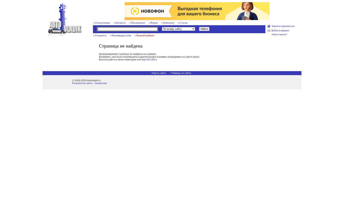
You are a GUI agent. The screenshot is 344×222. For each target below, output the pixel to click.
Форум (154, 22)
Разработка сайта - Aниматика (89, 83)
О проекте (101, 35)
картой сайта (149, 59)
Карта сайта (159, 73)
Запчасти (120, 22)
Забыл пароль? (279, 34)
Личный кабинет (145, 35)
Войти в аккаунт (280, 30)
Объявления (138, 22)
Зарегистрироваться (283, 26)
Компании (168, 22)
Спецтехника (102, 22)
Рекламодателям (121, 35)
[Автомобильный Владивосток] (62, 36)
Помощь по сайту (181, 73)
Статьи (183, 22)
